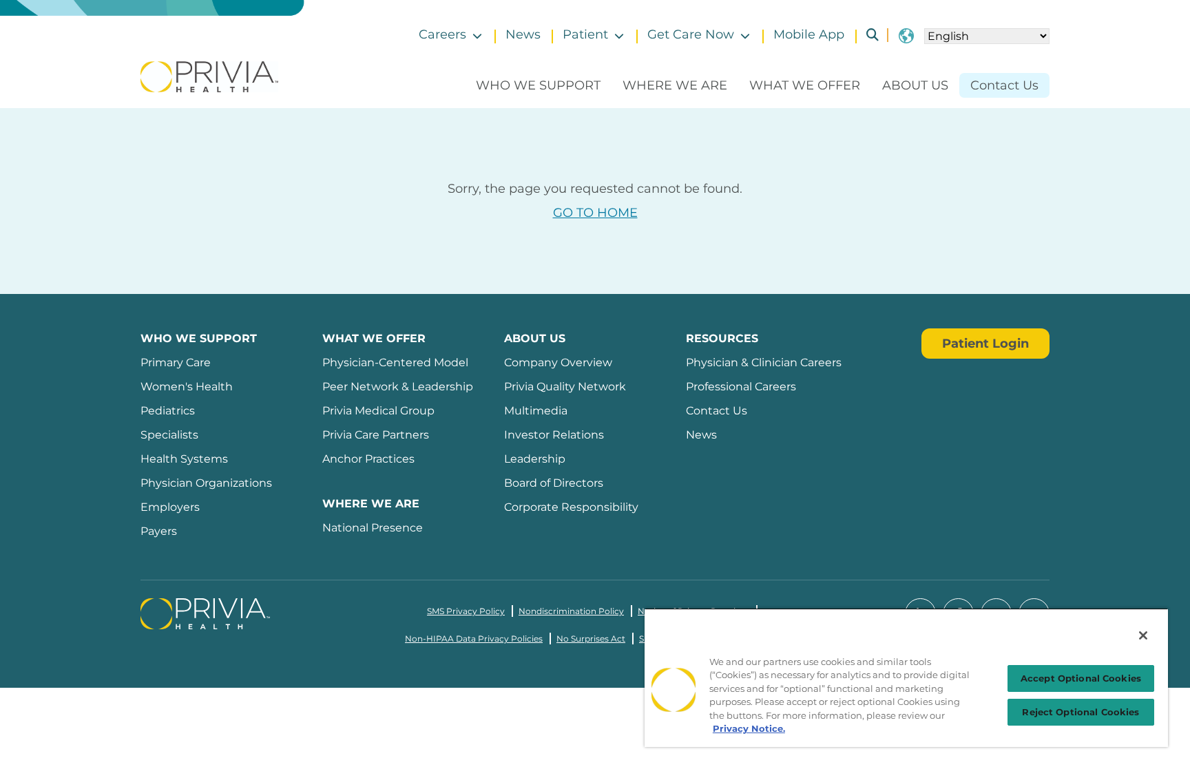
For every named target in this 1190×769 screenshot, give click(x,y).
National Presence (372, 527)
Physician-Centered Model (395, 362)
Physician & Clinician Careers (764, 362)
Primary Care (175, 362)
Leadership (534, 458)
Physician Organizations (206, 482)
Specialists (169, 434)
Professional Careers (741, 386)
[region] (906, 677)
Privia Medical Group (378, 410)
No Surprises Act (590, 638)
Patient (585, 34)
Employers (170, 507)
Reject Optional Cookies (1080, 711)
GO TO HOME (595, 212)
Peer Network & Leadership (397, 386)
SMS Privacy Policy (466, 611)
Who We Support (538, 85)
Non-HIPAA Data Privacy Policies (474, 638)
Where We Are (675, 85)
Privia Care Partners (375, 434)
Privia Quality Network (565, 386)
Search (867, 34)
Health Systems (184, 458)
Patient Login (985, 343)
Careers (442, 34)
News (523, 34)
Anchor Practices (368, 458)
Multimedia (535, 410)
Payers (158, 531)
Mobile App (808, 34)
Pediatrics (167, 410)
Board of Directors (553, 482)
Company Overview (558, 362)
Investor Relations (554, 434)
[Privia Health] (209, 75)
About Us (915, 85)
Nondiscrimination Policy (571, 611)
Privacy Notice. (749, 728)
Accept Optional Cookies (1081, 678)
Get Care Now (690, 34)
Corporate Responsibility (571, 507)
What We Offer (804, 85)
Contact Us (1004, 85)
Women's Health (186, 386)
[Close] (1143, 635)
